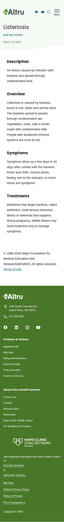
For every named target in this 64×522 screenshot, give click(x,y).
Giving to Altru (11, 408)
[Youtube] (38, 327)
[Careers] (42, 12)
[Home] (36, 12)
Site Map (8, 482)
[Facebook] (5, 327)
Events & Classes (13, 375)
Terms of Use (12, 269)
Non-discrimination (13, 465)
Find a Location (11, 369)
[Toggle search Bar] (49, 12)
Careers (7, 402)
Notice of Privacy (13, 495)
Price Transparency (14, 502)
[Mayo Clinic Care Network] (32, 442)
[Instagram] (27, 327)
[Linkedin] (16, 327)
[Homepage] (13, 298)
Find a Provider (11, 364)
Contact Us (9, 397)
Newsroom (9, 414)
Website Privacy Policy (16, 489)
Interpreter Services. (14, 475)
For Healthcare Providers (17, 426)
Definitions (13, 35)
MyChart (8, 352)
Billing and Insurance (14, 358)
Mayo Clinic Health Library (18, 420)
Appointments (11, 346)
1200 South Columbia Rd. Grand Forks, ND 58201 (23, 308)
